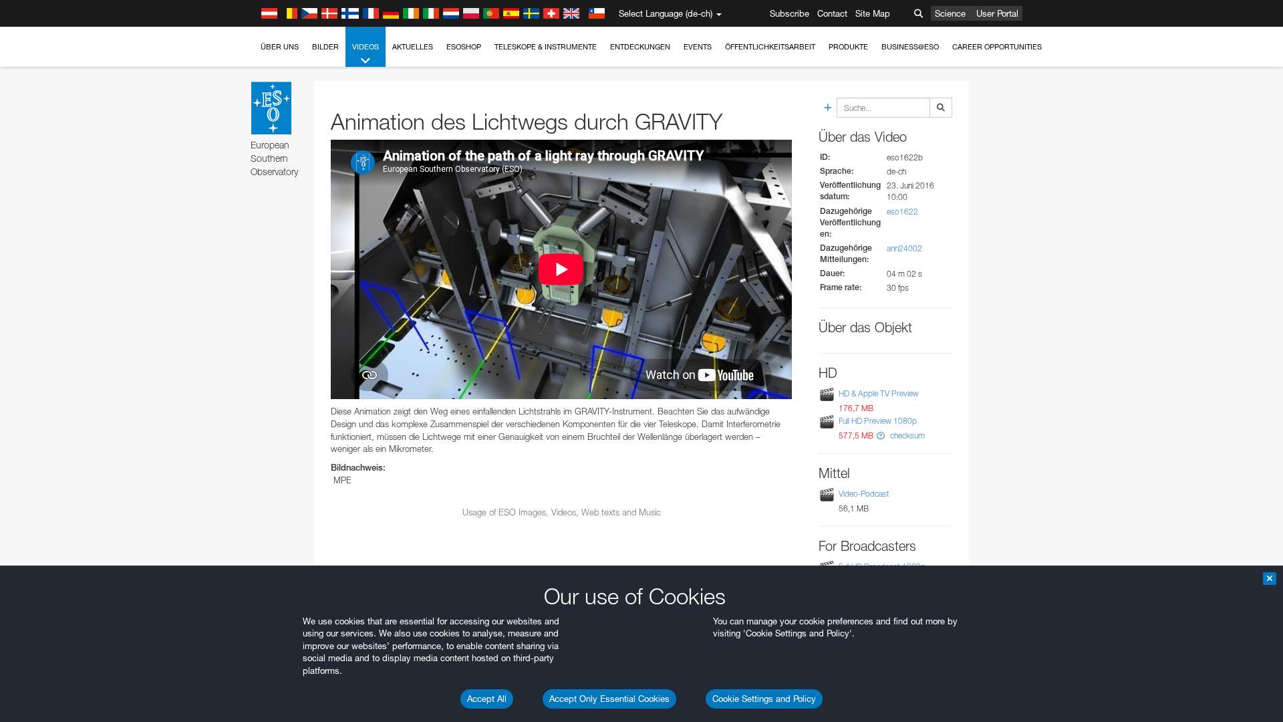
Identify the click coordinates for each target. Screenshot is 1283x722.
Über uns (280, 46)
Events (698, 46)
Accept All (487, 698)
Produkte (848, 46)
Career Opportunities (997, 46)
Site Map (872, 13)
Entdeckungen (640, 46)
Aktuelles (412, 46)
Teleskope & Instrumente (545, 46)
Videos (365, 46)
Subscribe (789, 13)
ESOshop (463, 46)
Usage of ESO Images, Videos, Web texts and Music (561, 512)
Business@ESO (910, 46)
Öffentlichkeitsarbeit (770, 46)
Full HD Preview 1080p (878, 421)
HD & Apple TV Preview (879, 393)
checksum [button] (906, 436)
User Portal (997, 13)
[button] (881, 436)
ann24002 (904, 248)
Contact (832, 13)
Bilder (325, 46)
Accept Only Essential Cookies (609, 698)
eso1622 (902, 212)
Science (950, 13)
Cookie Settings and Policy (764, 698)
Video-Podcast (864, 494)
